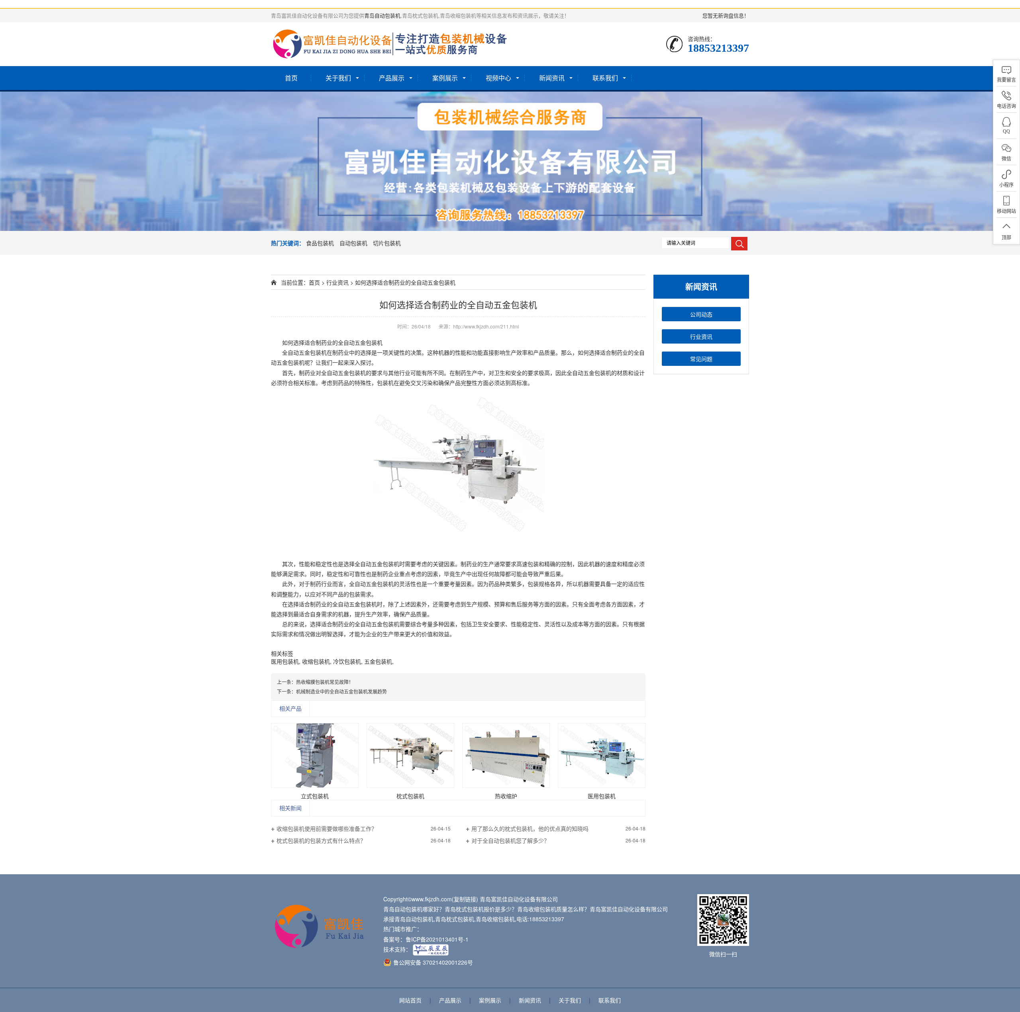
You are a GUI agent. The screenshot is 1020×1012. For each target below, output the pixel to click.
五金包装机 (378, 661)
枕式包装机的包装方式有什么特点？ (321, 840)
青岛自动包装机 (382, 15)
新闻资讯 (552, 77)
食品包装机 (320, 243)
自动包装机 (353, 243)
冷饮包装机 (347, 661)
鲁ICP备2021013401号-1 (437, 939)
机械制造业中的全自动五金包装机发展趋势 (341, 691)
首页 (291, 77)
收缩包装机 (316, 661)
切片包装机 (387, 243)
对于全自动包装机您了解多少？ (510, 840)
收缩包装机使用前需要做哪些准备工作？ (327, 828)
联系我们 (605, 77)
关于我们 (338, 77)
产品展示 (391, 77)
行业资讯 (701, 336)
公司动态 (701, 314)
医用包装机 (285, 661)
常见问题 (701, 359)
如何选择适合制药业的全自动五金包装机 (405, 282)
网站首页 (410, 1000)
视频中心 (498, 77)
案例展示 (445, 77)
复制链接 (465, 899)
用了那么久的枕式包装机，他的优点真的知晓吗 (529, 828)
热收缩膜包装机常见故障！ (324, 681)
